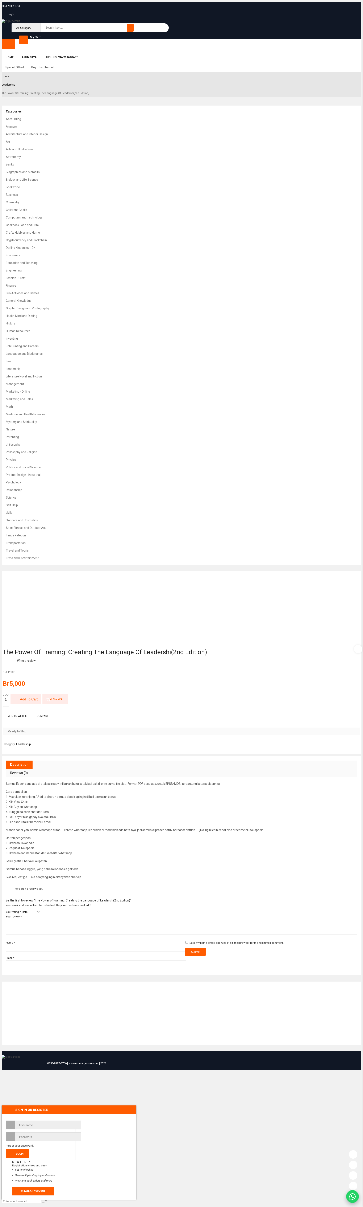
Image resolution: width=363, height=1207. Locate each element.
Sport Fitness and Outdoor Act (26, 527)
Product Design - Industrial (23, 474)
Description (19, 765)
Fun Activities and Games (22, 293)
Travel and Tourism (18, 550)
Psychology (13, 482)
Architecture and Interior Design (27, 134)
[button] (352, 1196)
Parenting (12, 437)
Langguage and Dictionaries (24, 353)
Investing (12, 338)
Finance (11, 285)
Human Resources (18, 331)
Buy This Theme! (42, 67)
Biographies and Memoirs (23, 172)
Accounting (13, 119)
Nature (10, 429)
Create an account (33, 1191)
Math (9, 406)
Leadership (8, 84)
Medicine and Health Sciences (25, 414)
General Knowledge (19, 300)
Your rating (13, 911)
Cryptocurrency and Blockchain (26, 240)
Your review (14, 916)
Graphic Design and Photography (27, 308)
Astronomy (13, 157)
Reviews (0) (19, 773)
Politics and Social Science (23, 467)
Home (5, 76)
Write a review (26, 660)
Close (359, 4)
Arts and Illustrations (19, 149)
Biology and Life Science (22, 179)
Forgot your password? (20, 1145)
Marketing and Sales (19, 399)
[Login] (353, 1153)
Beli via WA (55, 699)
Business (12, 194)
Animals (11, 126)
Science (11, 497)
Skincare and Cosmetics (22, 520)
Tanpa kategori (16, 535)
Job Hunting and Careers (22, 346)
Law (8, 361)
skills (9, 512)
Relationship (14, 490)
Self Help (12, 505)
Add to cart (29, 699)
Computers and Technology (24, 217)
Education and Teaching (22, 263)
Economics (13, 255)
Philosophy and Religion (21, 452)
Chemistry (13, 202)
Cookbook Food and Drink (22, 225)
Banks (10, 164)
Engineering (14, 270)
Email (10, 958)
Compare (43, 716)
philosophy (13, 444)
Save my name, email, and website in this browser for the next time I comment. (236, 942)
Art (8, 141)
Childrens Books (16, 210)
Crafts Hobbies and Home (23, 232)
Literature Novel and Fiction (24, 376)
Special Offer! (14, 67)
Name (10, 942)
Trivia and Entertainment (22, 558)
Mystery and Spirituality (21, 422)
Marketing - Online (18, 391)
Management (15, 384)
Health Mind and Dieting (21, 316)
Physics (11, 459)
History (10, 323)
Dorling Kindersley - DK (20, 247)
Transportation (16, 543)
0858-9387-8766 (11, 6)
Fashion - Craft (15, 278)
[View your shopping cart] (23, 40)
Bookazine (13, 187)
